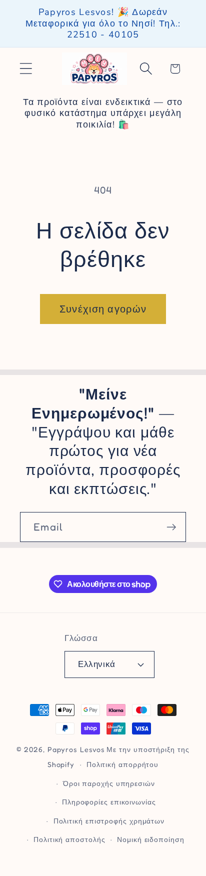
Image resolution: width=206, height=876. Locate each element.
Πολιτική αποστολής (69, 839)
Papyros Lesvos (76, 749)
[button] (26, 68)
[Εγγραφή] (171, 527)
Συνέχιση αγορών (103, 309)
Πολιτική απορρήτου (122, 764)
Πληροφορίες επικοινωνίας (109, 802)
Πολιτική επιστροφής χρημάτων (109, 820)
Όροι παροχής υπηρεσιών (109, 783)
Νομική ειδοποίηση (150, 839)
